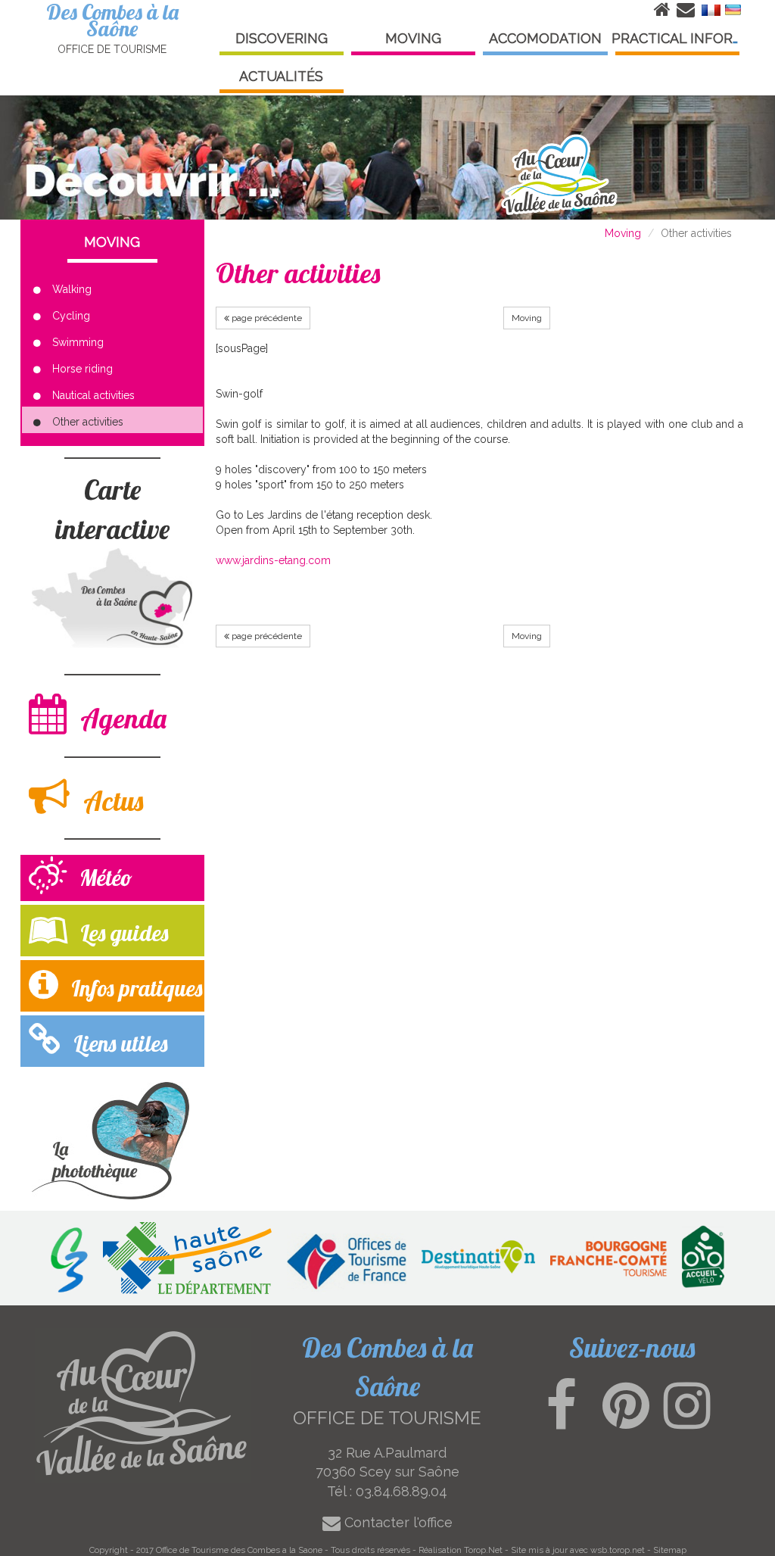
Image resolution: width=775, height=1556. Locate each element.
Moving (623, 233)
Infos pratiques (134, 988)
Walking (72, 289)
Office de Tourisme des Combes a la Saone (239, 1550)
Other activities (87, 422)
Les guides (121, 932)
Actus (110, 801)
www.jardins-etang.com (273, 560)
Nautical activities (93, 395)
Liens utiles (117, 1043)
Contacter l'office (397, 1522)
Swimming (78, 342)
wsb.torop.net (617, 1550)
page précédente (265, 318)
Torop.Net (483, 1550)
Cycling (71, 316)
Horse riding (82, 369)
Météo (103, 877)
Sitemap (669, 1550)
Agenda (120, 718)
